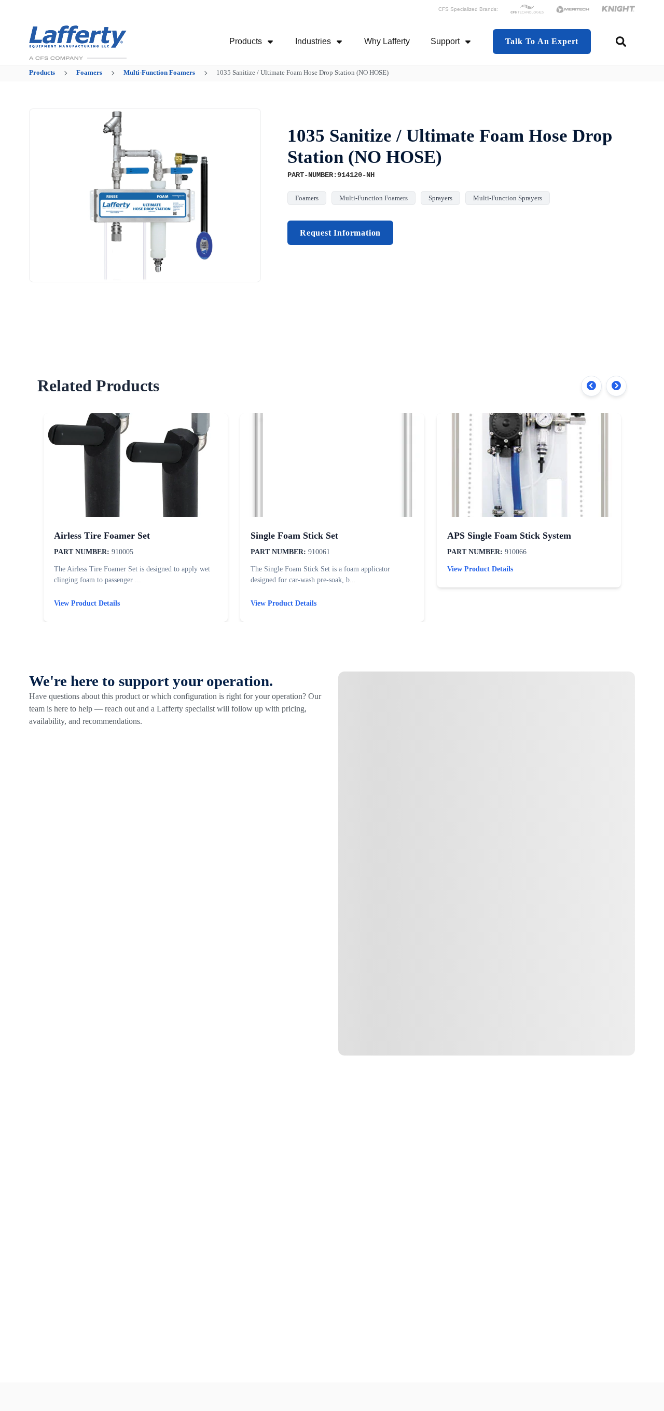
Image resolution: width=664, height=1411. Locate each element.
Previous (591, 386)
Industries (313, 41)
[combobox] (622, 41)
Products (245, 41)
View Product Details (87, 603)
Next (616, 386)
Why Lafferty (387, 41)
